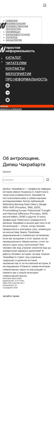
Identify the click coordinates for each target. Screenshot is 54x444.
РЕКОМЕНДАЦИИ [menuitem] (16, 23)
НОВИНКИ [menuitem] (12, 20)
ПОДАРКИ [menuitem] (11, 37)
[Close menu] (1, 45)
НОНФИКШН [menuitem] (13, 31)
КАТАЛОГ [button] (13, 58)
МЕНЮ (3, 55)
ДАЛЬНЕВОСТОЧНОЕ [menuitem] (18, 34)
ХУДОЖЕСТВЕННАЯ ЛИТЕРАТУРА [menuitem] (17, 27)
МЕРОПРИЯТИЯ (7, 40)
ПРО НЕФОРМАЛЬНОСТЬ (12, 43)
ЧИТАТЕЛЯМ (6, 33)
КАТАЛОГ (4, 30)
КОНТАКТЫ (5, 37)
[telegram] (8, 94)
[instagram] (8, 87)
